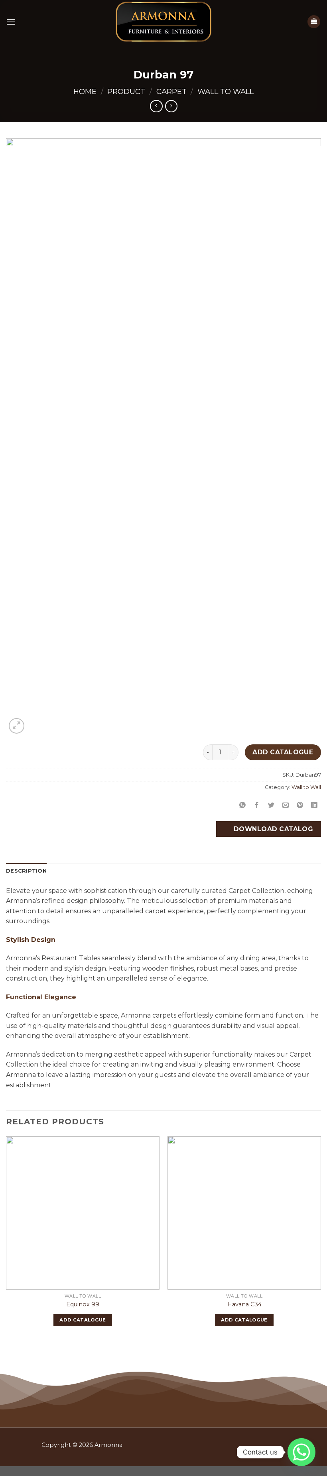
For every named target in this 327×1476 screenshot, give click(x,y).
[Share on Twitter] (271, 805)
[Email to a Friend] (285, 805)
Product (126, 91)
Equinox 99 (82, 1304)
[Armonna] (163, 21)
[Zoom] (16, 726)
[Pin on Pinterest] (300, 805)
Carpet (171, 91)
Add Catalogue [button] (82, 1320)
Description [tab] (26, 871)
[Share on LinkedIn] (314, 805)
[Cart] (313, 21)
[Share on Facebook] (257, 805)
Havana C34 (244, 1304)
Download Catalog (272, 829)
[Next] (321, 1238)
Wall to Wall (225, 91)
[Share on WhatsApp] (242, 805)
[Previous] (6, 1238)
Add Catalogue (282, 752)
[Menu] (11, 21)
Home (85, 91)
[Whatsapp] (301, 1452)
